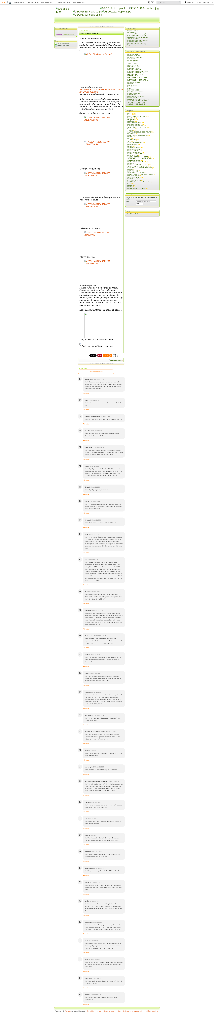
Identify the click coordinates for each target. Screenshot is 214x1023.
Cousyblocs (131, 133)
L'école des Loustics (133, 82)
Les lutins (130, 87)
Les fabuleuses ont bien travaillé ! (137, 40)
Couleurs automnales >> (107, 27)
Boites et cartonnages (134, 122)
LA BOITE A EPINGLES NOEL (136, 73)
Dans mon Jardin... (133, 60)
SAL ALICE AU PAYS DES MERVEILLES (139, 168)
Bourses (129, 137)
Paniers (129, 146)
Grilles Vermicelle (132, 155)
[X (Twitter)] (148, 2)
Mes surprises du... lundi (134, 42)
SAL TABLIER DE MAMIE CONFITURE (139, 132)
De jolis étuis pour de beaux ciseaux (138, 45)
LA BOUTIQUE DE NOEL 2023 (136, 79)
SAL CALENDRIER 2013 (135, 143)
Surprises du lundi (132, 31)
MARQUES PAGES (133, 90)
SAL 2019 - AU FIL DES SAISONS (137, 166)
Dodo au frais (131, 32)
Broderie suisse (132, 144)
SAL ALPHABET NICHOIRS (135, 172)
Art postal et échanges (134, 124)
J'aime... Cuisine (132, 63)
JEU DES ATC (131, 140)
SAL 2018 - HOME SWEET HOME (137, 165)
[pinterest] (152, 2)
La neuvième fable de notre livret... (137, 37)
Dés (128, 138)
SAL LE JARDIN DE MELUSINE (137, 127)
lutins (129, 183)
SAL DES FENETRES (134, 160)
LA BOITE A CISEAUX (133, 68)
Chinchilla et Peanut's (88, 33)
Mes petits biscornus (133, 93)
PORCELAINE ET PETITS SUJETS (137, 99)
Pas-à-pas (130, 121)
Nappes (129, 186)
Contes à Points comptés (134, 57)
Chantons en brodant (133, 55)
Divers (121, 359)
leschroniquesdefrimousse (135, 126)
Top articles (90, 1011)
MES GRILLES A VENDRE (135, 91)
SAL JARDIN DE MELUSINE (136, 102)
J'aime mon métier (132, 65)
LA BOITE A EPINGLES (134, 70)
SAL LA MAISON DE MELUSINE (137, 135)
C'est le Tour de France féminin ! (137, 35)
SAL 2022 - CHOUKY (133, 179)
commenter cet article (116, 360)
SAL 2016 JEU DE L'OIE (134, 151)
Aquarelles (130, 185)
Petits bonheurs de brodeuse (136, 96)
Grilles (129, 113)
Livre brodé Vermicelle (134, 180)
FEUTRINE (130, 119)
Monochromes (131, 95)
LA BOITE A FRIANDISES (135, 74)
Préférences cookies (152, 1011)
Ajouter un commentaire (96, 372)
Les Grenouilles (132, 85)
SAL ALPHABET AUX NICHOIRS (137, 101)
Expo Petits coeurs (133, 176)
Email (127, 201)
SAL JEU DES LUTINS (134, 177)
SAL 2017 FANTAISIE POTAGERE (137, 157)
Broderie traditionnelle (134, 152)
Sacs (128, 141)
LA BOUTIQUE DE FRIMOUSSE (137, 77)
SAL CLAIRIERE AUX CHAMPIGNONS (139, 158)
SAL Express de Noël (133, 147)
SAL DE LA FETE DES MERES (136, 188)
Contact (98, 1011)
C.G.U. (118, 1011)
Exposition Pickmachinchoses (136, 116)
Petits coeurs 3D (132, 98)
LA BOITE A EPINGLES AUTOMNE (137, 71)
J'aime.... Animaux (132, 62)
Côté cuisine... (131, 59)
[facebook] (145, 2)
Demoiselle (130, 129)
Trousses (130, 130)
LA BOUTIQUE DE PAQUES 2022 (137, 80)
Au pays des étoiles (133, 38)
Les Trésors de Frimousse (135, 214)
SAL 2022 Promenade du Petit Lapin (138, 182)
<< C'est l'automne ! (93, 27)
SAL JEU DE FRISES (133, 149)
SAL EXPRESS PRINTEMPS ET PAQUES (140, 174)
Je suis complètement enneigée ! (137, 34)
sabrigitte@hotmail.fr (69, 34)
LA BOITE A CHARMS (133, 66)
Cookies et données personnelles (133, 1011)
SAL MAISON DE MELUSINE (136, 104)
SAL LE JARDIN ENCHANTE (136, 161)
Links (129, 88)
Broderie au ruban (132, 54)
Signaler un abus (108, 1011)
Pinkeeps (130, 169)
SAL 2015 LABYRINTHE (134, 154)
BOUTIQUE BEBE (132, 171)
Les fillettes (130, 84)
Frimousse (68, 1011)
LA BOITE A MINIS (132, 76)
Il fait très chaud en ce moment (136, 43)
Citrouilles (130, 163)
